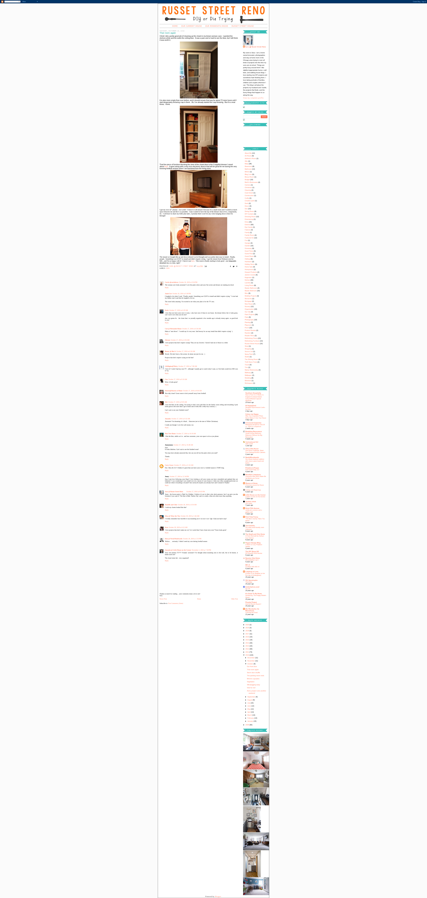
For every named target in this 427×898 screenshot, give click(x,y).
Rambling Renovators (253, 431)
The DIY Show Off (252, 551)
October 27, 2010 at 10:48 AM (183, 445)
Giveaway (248, 248)
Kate (166, 527)
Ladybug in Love (251, 571)
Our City (248, 312)
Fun (246, 240)
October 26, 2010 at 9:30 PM (181, 293)
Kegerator (248, 277)
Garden (247, 246)
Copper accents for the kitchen (255, 497)
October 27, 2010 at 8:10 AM (177, 379)
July (249, 703)
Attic (246, 161)
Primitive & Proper (252, 468)
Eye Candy (248, 227)
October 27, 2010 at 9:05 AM (177, 402)
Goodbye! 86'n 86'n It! (252, 567)
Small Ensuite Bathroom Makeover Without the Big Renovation (253, 435)
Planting (247, 322)
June (249, 706)
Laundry (248, 283)
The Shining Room (251, 359)
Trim (246, 367)
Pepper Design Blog (253, 543)
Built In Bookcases (251, 182)
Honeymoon (249, 269)
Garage (247, 243)
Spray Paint (249, 354)
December (251, 658)
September (251, 697)
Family (247, 232)
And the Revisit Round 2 (253, 604)
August (250, 700)
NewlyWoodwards (252, 457)
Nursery (247, 306)
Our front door (252, 666)
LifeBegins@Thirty (171, 366)
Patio (246, 317)
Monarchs (248, 298)
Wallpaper (248, 375)
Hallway (247, 259)
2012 (248, 649)
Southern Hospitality (253, 393)
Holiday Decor (250, 264)
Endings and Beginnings (253, 490)
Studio (247, 357)
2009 (248, 725)
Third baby (248, 582)
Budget (247, 179)
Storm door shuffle (253, 672)
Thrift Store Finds (251, 362)
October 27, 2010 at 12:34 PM (179, 476)
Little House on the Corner (255, 495)
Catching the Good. (251, 612)
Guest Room (249, 256)
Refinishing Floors (251, 338)
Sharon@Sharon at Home (173, 391)
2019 (248, 628)
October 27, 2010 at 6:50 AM (185, 351)
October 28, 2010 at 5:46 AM (190, 516)
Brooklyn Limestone (253, 474)
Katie (167, 310)
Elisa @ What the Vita (172, 516)
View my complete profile (253, 98)
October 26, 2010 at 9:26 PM (188, 282)
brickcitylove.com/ (252, 587)
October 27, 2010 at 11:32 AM (183, 465)
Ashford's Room (250, 158)
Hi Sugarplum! (250, 405)
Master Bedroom (251, 291)
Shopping (248, 349)
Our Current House (191, 26)
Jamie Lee (168, 293)
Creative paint (250, 201)
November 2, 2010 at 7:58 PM (201, 550)
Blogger (218, 896)
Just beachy (250, 525)
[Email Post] (205, 266)
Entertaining (249, 219)
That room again (253, 669)
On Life (247, 589)
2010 (248, 655)
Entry (246, 222)
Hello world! (249, 444)
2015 (248, 640)
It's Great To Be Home (253, 593)
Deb (166, 402)
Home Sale (249, 267)
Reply (167, 287)
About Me (248, 153)
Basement (248, 166)
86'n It (247, 565)
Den (167, 268)
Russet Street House (243, 26)
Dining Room (249, 211)
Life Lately (248, 503)
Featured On (249, 238)
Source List (249, 351)
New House (249, 304)
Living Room (249, 285)
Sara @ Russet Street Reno (174, 491)
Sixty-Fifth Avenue (252, 508)
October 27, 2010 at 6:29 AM (178, 310)
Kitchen (247, 280)
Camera (247, 185)
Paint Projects (249, 314)
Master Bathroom (251, 288)
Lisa (166, 379)
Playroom (248, 325)
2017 (248, 634)
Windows (248, 380)
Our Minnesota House (216, 26)
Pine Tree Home (170, 433)
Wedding (248, 378)
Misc (246, 293)
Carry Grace (169, 465)
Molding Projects (250, 296)
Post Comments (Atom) (175, 603)
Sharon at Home (251, 483)
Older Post (234, 599)
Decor (247, 206)
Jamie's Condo (250, 275)
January (250, 721)
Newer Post (163, 599)
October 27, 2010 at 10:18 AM (186, 433)
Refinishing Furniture (252, 341)
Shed (246, 346)
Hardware (248, 261)
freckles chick (250, 501)
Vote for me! (251, 688)
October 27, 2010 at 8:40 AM (192, 391)
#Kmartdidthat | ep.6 (251, 560)
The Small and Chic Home (255, 534)
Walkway (248, 372)
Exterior (247, 224)
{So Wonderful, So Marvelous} (252, 610)
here (166, 166)
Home (175, 26)
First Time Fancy (251, 517)
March (249, 715)
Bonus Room (249, 177)
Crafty (247, 198)
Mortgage (248, 301)
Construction (249, 195)
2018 (248, 631)
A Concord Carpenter (253, 423)
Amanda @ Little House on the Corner (178, 550)
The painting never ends (255, 675)
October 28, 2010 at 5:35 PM (192, 539)
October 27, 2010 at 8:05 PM (195, 491)
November (251, 661)
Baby (246, 164)
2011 (247, 652)
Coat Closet (249, 193)
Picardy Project (251, 602)
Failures (247, 230)
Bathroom (248, 169)
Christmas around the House (254, 485)
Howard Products (251, 272)
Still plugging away (253, 685)
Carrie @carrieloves (171, 282)
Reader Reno (249, 335)
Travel (247, 365)
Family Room (249, 235)
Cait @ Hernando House (173, 329)
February (250, 718)
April (249, 712)
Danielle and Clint (171, 505)
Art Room (248, 156)
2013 (248, 646)
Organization (249, 309)
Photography (249, 320)
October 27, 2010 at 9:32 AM (180, 419)
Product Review (250, 330)
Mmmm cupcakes (253, 679)
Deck (246, 203)
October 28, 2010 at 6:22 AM (178, 527)
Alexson (167, 340)
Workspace (249, 383)
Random (248, 333)
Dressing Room (250, 216)
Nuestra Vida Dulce (252, 558)
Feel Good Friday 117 (252, 470)
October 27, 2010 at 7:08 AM (187, 366)
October (250, 664)
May (249, 709)
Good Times (249, 251)
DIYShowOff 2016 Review (253, 553)
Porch (247, 328)
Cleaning (248, 190)
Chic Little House (252, 449)
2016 (248, 637)
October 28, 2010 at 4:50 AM (187, 505)
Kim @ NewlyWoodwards (173, 539)
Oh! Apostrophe (251, 580)
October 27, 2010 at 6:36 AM (191, 329)
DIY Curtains (249, 214)
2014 (248, 643)
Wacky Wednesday (251, 370)
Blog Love (248, 174)
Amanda (168, 419)
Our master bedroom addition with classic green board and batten (254, 461)
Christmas (248, 187)
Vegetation (250, 682)
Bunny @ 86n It (170, 351)
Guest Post (249, 253)
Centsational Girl (251, 442)
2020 (248, 625)
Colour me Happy (252, 414)
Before (247, 172)
